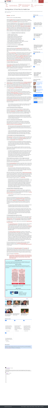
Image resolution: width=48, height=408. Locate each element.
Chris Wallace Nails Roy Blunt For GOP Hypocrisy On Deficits (8, 339)
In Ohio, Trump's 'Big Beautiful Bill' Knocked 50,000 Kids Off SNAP (38, 23)
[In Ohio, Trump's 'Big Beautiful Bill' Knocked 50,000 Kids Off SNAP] (38, 19)
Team (22, 406)
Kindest (12, 294)
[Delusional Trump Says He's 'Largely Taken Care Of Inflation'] (38, 30)
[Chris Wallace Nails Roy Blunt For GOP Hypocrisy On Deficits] (9, 334)
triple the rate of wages (14, 92)
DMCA (39, 406)
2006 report (14, 200)
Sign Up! (35, 102)
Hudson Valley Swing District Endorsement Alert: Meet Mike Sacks (39, 87)
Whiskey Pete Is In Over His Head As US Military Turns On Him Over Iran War (38, 46)
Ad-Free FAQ (15, 285)
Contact (28, 406)
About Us (24, 406)
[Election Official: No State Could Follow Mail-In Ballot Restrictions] (38, 69)
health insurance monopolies (27, 172)
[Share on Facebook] (5, 82)
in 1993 (16, 54)
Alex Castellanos (28, 25)
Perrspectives (16, 253)
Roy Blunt (11, 19)
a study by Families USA (19, 56)
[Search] (37, 1)
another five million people (11, 60)
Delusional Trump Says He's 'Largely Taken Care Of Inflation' (38, 34)
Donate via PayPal (16, 292)
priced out (11, 166)
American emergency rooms (20, 198)
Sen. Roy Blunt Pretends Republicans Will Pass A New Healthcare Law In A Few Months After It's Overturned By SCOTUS (27, 327)
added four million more (24, 55)
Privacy (36, 406)
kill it (13, 25)
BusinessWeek (13, 139)
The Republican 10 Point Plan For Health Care (17, 9)
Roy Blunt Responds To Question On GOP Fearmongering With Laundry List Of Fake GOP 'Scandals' (18, 327)
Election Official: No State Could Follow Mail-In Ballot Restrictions (37, 74)
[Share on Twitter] (5, 84)
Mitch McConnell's (19, 48)
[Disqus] (18, 375)
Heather (35, 37)
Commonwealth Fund (13, 163)
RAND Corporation (23, 137)
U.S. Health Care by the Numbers (21, 243)
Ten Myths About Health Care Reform (26, 244)
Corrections (42, 406)
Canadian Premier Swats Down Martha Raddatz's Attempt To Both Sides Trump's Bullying (38, 61)
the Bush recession (18, 59)
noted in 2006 (23, 177)
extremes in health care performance (14, 231)
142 (5, 320)
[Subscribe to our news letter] (36, 1)
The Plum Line (20, 139)
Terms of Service (32, 406)
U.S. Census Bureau (13, 52)
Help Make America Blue (38, 92)
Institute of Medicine (21, 200)
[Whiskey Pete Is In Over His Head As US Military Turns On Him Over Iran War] (38, 41)
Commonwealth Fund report (13, 223)
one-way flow (18, 218)
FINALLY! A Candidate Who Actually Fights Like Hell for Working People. (39, 90)
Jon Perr (9, 15)
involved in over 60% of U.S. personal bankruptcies (14, 124)
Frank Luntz (22, 25)
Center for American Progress (17, 93)
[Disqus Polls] (18, 357)
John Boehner (15, 21)
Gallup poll (22, 57)
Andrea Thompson (36, 49)
